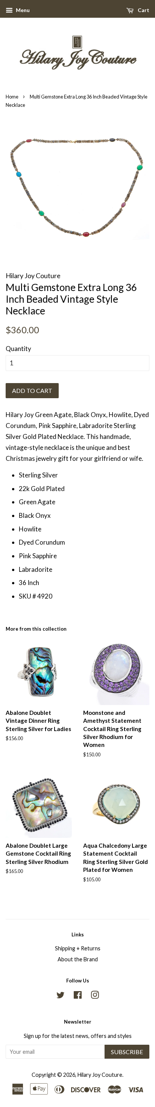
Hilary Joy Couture (100, 1075)
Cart (143, 10)
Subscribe (127, 1051)
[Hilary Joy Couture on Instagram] (95, 996)
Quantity (18, 349)
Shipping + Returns (77, 948)
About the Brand (78, 959)
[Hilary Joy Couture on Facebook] (77, 996)
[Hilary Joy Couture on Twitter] (60, 996)
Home (12, 97)
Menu (22, 10)
